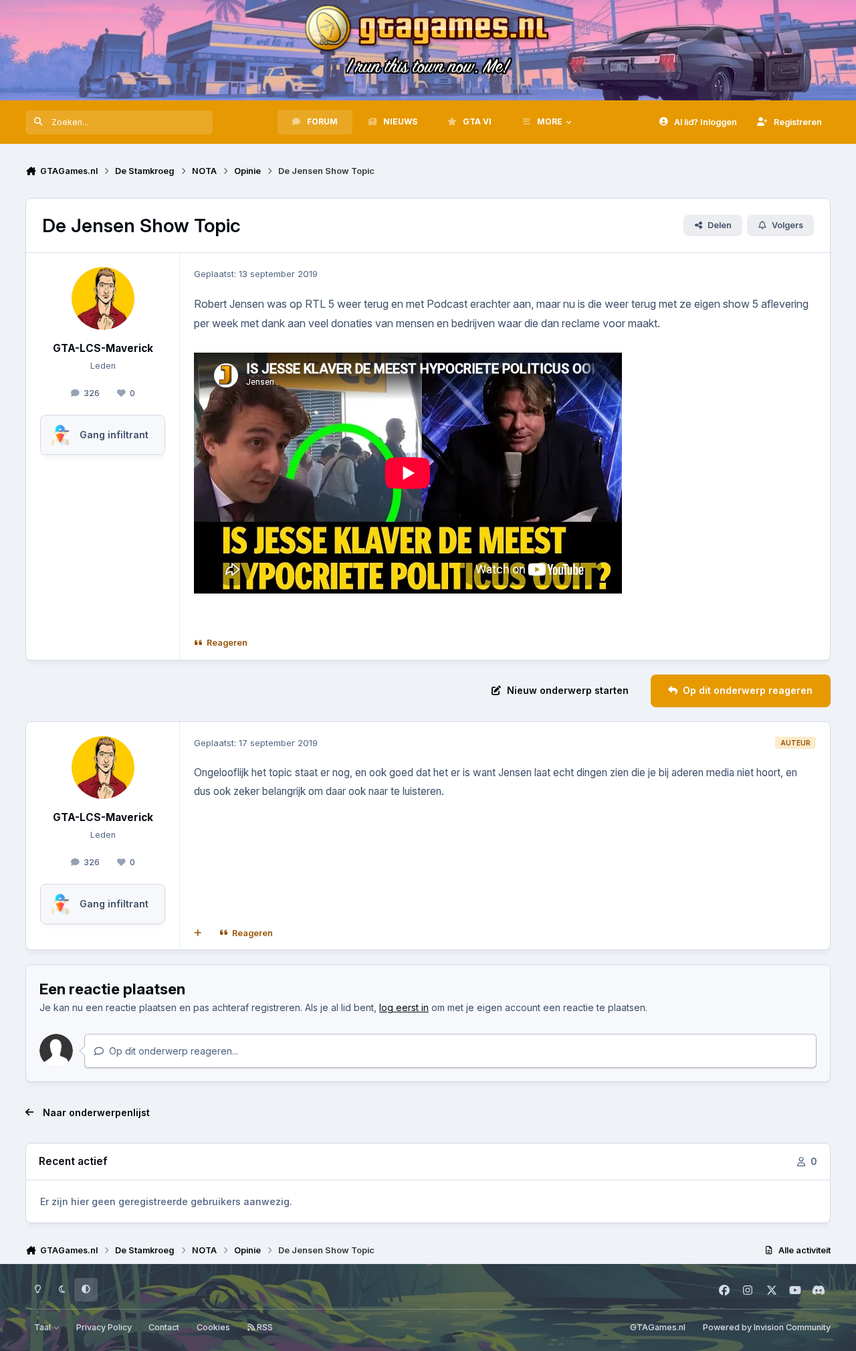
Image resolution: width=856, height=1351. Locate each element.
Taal (43, 1327)
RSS (264, 1327)
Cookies (213, 1327)
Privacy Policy (104, 1327)
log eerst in (404, 1007)
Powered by (767, 1327)
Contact (163, 1327)
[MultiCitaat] (198, 933)
